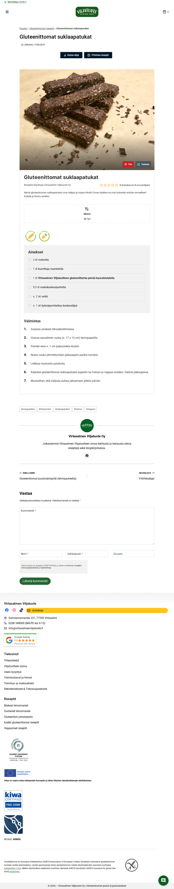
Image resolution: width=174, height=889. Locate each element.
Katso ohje (73, 55)
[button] (163, 880)
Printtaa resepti (100, 55)
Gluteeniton (45, 409)
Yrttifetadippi (146, 476)
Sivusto (118, 553)
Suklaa (78, 409)
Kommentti (28, 510)
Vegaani (90, 409)
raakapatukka (62, 409)
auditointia (15, 871)
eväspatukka (28, 409)
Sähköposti (75, 553)
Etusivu (23, 28)
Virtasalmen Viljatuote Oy (87, 436)
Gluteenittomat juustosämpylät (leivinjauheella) (48, 476)
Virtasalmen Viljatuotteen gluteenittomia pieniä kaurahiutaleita (76, 278)
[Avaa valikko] (7, 11)
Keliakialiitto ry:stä (12, 868)
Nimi (24, 553)
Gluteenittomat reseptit (42, 28)
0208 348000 (16, 623)
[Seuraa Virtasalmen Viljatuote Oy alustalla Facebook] (87, 455)
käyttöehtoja (46, 568)
